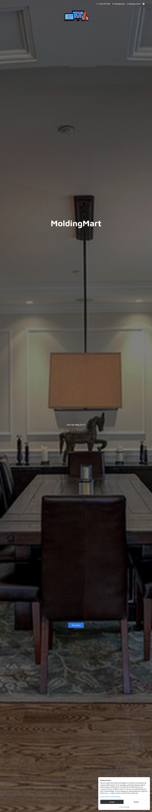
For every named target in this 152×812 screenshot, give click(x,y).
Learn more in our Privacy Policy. (110, 797)
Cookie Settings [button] (124, 807)
